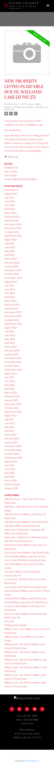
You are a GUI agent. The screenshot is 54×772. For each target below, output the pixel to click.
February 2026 (12, 216)
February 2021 (12, 438)
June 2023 (9, 335)
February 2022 (12, 396)
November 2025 (13, 228)
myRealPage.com (32, 761)
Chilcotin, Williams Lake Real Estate (22, 525)
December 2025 (13, 224)
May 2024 (9, 293)
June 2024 (9, 289)
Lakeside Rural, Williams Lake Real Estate (25, 598)
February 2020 (12, 484)
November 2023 (13, 316)
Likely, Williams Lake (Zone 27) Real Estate (26, 602)
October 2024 (11, 273)
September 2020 (13, 457)
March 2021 (10, 434)
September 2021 (13, 411)
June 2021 (9, 423)
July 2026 (9, 197)
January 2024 (11, 308)
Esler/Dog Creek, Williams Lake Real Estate (26, 552)
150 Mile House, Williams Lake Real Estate (26, 521)
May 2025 (9, 251)
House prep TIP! (12, 575)
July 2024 (9, 285)
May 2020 (9, 472)
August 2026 (10, 193)
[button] (11, 709)
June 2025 (9, 247)
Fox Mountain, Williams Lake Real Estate (24, 556)
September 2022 (13, 369)
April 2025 (9, 254)
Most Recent (11, 189)
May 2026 (9, 205)
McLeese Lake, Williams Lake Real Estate (25, 613)
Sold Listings (10, 175)
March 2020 (10, 480)
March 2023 (10, 346)
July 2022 (9, 377)
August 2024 (10, 281)
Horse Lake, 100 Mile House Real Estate (25, 560)
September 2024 (13, 277)
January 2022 (11, 400)
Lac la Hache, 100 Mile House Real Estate (25, 587)
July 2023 (9, 331)
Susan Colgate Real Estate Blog (20, 179)
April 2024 (9, 296)
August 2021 (10, 415)
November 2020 (13, 449)
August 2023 (10, 327)
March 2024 (10, 300)
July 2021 (9, 419)
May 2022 (9, 384)
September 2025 (13, 235)
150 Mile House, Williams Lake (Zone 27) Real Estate (26, 108)
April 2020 (9, 476)
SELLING (9, 621)
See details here (12, 130)
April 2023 (9, 342)
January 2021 (11, 442)
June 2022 (9, 381)
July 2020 (9, 465)
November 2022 (13, 361)
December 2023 (13, 312)
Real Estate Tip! (12, 617)
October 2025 (11, 231)
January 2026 (11, 220)
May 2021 (9, 426)
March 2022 (10, 392)
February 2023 (12, 350)
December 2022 (13, 358)
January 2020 (11, 488)
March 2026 (10, 212)
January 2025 (11, 266)
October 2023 (11, 319)
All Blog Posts (11, 167)
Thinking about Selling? (15, 625)
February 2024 (12, 304)
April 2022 (9, 388)
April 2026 (9, 208)
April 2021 (9, 430)
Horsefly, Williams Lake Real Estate (22, 571)
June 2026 (9, 201)
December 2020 (13, 446)
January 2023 (11, 354)
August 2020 (10, 461)
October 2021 (11, 407)
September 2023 (13, 323)
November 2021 (13, 404)
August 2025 (10, 239)
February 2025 (12, 262)
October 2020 (11, 453)
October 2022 (11, 365)
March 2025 (10, 258)
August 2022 (10, 373)
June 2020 (9, 469)
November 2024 (13, 270)
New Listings (10, 171)
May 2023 (9, 339)
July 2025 (9, 243)
